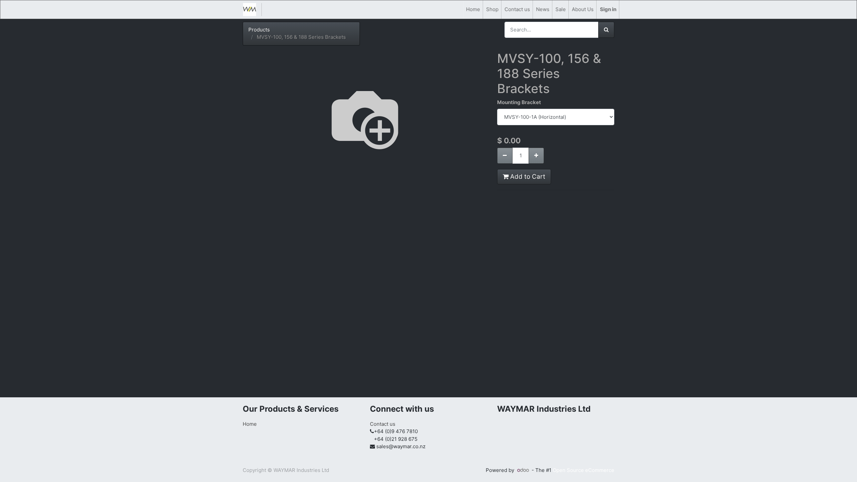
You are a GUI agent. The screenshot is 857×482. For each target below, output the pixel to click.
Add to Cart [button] (527, 176)
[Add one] (536, 156)
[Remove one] (505, 156)
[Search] (606, 30)
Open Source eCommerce (583, 470)
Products (259, 29)
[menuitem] (473, 9)
